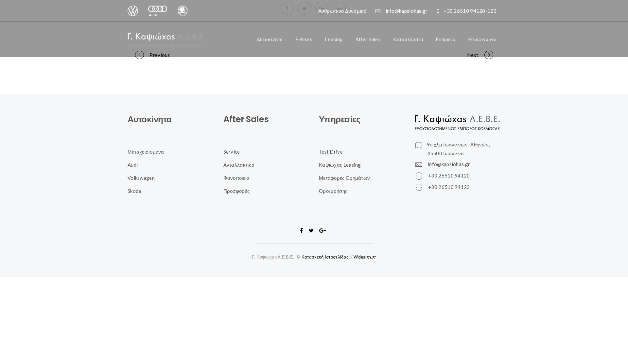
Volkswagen (141, 178)
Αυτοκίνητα (270, 39)
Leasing (333, 39)
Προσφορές (236, 191)
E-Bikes (304, 39)
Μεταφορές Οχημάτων (344, 178)
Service (231, 152)
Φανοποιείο (236, 178)
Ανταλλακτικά (239, 165)
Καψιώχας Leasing (340, 165)
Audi (133, 165)
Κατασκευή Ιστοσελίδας (325, 257)
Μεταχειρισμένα (146, 152)
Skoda (134, 191)
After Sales (368, 39)
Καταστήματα (408, 39)
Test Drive (331, 152)
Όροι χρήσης (333, 191)
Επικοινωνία (482, 39)
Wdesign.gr (365, 257)
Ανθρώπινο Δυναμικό (342, 11)
